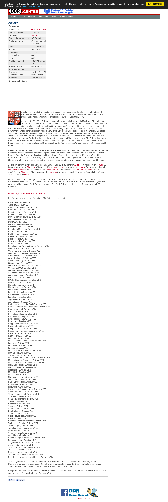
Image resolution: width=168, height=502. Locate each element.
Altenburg (58, 167)
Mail (89, 498)
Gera (83, 167)
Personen (31, 17)
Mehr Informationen (31, 6)
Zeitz (76, 165)
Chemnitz (31, 167)
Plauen (100, 165)
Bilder (47, 17)
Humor (55, 17)
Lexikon (21, 17)
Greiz (26, 174)
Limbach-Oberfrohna (17, 170)
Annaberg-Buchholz (84, 170)
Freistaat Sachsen (38, 29)
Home (13, 17)
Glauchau (25, 172)
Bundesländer (66, 17)
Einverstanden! (155, 4)
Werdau (53, 172)
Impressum (81, 498)
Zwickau (34, 35)
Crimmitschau (52, 170)
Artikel (40, 17)
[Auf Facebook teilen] (11, 480)
